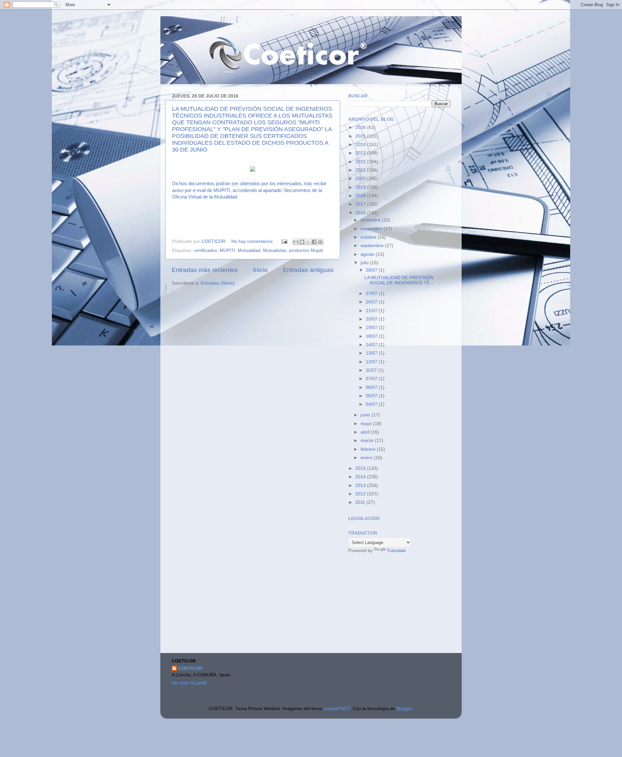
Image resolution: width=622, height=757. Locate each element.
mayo (367, 423)
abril (366, 432)
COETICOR (190, 668)
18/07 (372, 336)
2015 (361, 468)
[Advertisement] (396, 604)
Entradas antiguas (308, 269)
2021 (361, 170)
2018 (361, 195)
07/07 (372, 378)
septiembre (373, 245)
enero (367, 457)
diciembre (371, 220)
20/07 (372, 319)
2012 (361, 493)
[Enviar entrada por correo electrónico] (284, 241)
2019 (361, 187)
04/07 (372, 404)
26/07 (372, 301)
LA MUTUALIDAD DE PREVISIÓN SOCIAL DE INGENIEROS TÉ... (398, 280)
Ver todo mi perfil (189, 683)
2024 (361, 144)
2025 (361, 136)
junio (366, 414)
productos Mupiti (306, 250)
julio (365, 262)
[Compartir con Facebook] (314, 242)
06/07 (372, 387)
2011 (360, 502)
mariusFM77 (337, 708)
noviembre (372, 228)
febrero (369, 449)
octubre (369, 237)
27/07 (372, 293)
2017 (361, 204)
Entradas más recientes (205, 269)
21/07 (372, 310)
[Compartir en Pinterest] (320, 242)
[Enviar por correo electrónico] (296, 242)
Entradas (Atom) (218, 283)
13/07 (372, 353)
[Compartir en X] (308, 242)
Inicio (260, 269)
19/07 (372, 327)
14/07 (372, 344)
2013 (361, 485)
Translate (396, 550)
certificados (205, 250)
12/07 (372, 361)
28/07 (372, 270)
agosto (368, 254)
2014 (361, 476)
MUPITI (227, 250)
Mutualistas (274, 250)
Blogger (404, 708)
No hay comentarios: (253, 241)
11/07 (372, 370)
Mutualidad (249, 250)
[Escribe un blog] (302, 242)
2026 (361, 127)
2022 (361, 161)
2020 (361, 178)
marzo (368, 440)
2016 (361, 212)
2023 (361, 153)
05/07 (372, 395)
